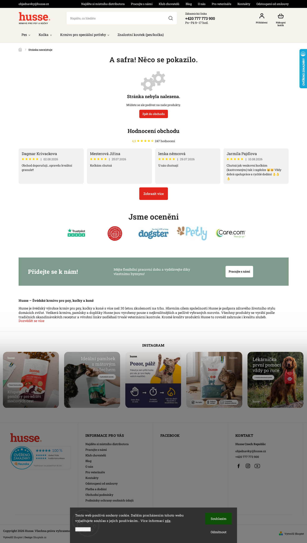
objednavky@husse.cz (250, 451)
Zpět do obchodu (153, 114)
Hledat (170, 18)
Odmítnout (218, 532)
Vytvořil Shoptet (294, 533)
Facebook (238, 466)
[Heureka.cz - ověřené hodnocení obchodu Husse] (40, 456)
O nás (202, 4)
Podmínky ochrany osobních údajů (109, 500)
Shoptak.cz (39, 537)
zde (168, 521)
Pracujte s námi (141, 4)
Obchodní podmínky (99, 495)
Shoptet (18, 537)
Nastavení (83, 529)
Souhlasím (218, 518)
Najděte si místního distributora (103, 4)
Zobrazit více (153, 193)
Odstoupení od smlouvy (272, 4)
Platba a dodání (96, 489)
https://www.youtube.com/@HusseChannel (257, 466)
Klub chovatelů (169, 4)
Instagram (248, 466)
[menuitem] (26, 34)
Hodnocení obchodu (153, 130)
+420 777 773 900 (247, 457)
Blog (189, 4)
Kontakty (243, 4)
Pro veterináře (221, 4)
